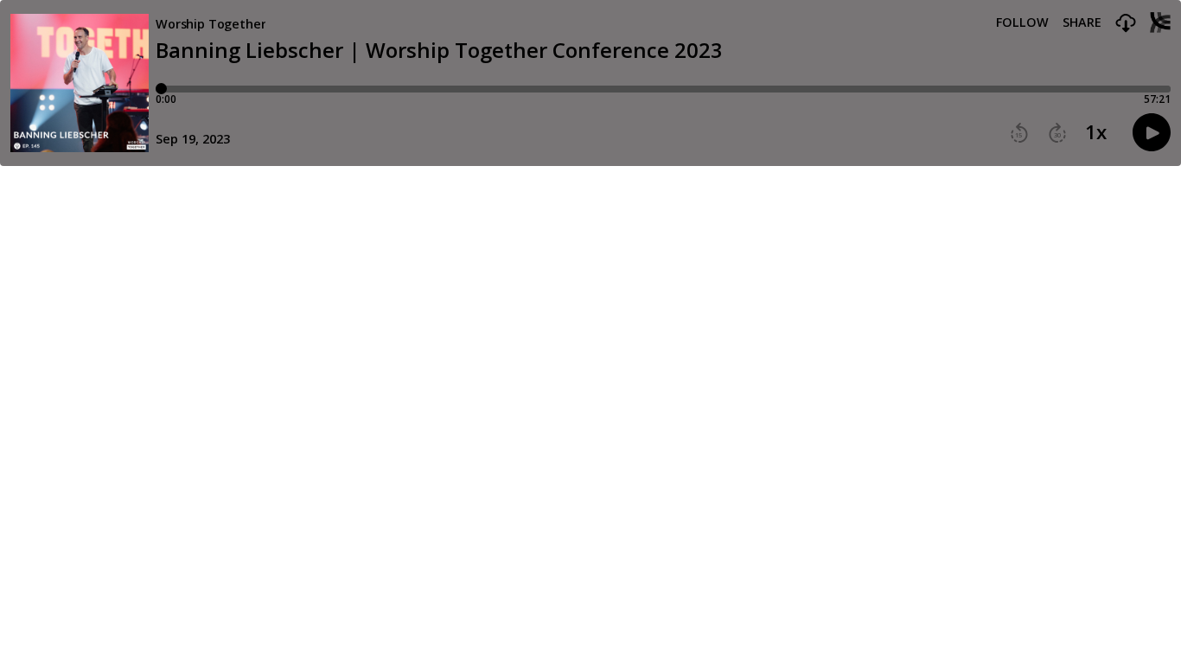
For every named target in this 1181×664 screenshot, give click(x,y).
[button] (1125, 24)
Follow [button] (1022, 22)
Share (1082, 22)
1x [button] (1096, 132)
